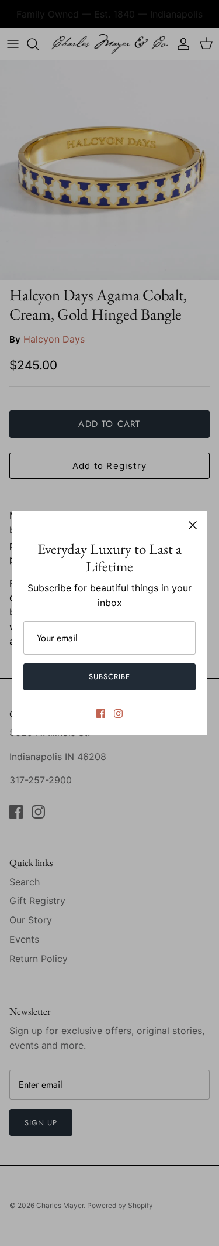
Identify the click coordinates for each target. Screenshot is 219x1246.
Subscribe (109, 676)
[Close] (193, 525)
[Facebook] (100, 713)
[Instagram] (118, 713)
